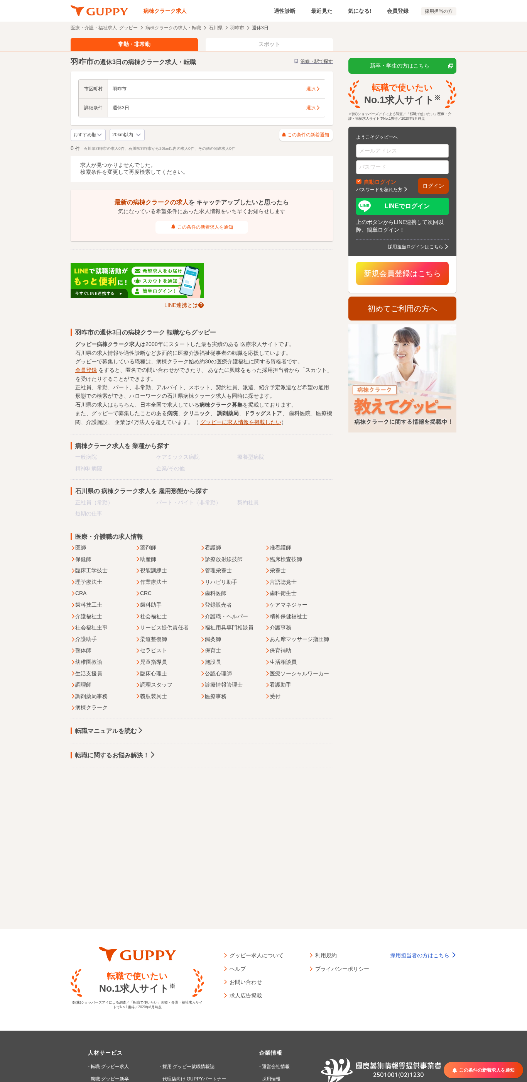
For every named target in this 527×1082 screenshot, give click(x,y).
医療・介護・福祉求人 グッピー (104, 27)
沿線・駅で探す (317, 61)
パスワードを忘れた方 (379, 189)
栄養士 (278, 570)
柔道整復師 (153, 639)
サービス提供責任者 (164, 627)
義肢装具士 (153, 696)
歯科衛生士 (283, 593)
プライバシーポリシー (342, 968)
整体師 (83, 650)
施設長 (213, 662)
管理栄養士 (218, 570)
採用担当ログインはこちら (415, 246)
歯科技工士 (88, 605)
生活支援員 (88, 673)
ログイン (433, 186)
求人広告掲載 (246, 995)
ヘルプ (238, 968)
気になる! (360, 11)
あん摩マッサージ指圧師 (299, 639)
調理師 (83, 685)
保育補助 (280, 650)
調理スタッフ (156, 685)
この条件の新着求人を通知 (205, 227)
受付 (275, 696)
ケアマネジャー (288, 605)
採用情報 (271, 1079)
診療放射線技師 (224, 559)
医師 (80, 547)
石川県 (216, 27)
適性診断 (285, 11)
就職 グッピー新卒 (110, 1079)
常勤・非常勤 (134, 44)
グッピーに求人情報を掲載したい (240, 422)
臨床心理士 (153, 673)
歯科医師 (215, 593)
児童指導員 (153, 662)
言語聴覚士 (283, 582)
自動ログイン (380, 181)
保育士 (213, 650)
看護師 (213, 547)
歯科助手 (151, 605)
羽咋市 (237, 27)
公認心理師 (218, 673)
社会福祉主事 (91, 627)
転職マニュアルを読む (106, 731)
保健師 (83, 559)
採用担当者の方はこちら (420, 955)
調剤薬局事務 (91, 696)
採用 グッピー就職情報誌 (188, 1066)
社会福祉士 (153, 616)
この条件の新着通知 (308, 134)
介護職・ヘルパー (226, 616)
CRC (146, 593)
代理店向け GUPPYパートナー (194, 1079)
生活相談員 (283, 662)
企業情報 (270, 1053)
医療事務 (215, 696)
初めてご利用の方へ (402, 308)
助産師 (148, 559)
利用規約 (326, 955)
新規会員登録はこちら (402, 273)
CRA (80, 593)
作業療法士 (153, 582)
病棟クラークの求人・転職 (173, 27)
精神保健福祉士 (288, 616)
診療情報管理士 (224, 685)
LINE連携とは (181, 304)
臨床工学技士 (91, 570)
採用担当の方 (439, 11)
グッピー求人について (257, 955)
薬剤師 (148, 547)
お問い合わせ (246, 981)
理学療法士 (88, 582)
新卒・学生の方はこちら (399, 66)
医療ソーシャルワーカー (299, 673)
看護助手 (280, 685)
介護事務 (280, 627)
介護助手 (86, 639)
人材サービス (105, 1053)
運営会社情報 (276, 1066)
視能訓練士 (153, 570)
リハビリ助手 (221, 582)
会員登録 (398, 11)
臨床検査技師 (286, 559)
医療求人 (251, 344)
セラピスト (153, 650)
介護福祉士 (88, 616)
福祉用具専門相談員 (229, 627)
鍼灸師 (213, 639)
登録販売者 (218, 605)
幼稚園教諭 (88, 662)
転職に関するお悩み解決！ (112, 755)
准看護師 (280, 547)
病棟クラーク (91, 707)
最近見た (322, 11)
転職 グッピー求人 (110, 1066)
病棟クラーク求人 (165, 11)
